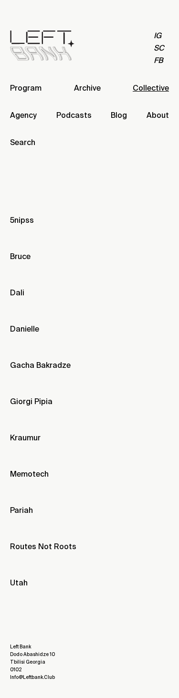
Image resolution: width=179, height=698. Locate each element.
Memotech (29, 474)
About (158, 115)
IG (157, 36)
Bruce (20, 256)
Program (26, 88)
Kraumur (25, 438)
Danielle (24, 329)
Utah (19, 583)
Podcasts (74, 115)
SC (159, 48)
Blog (119, 115)
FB (158, 60)
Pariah (21, 510)
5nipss (22, 220)
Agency (23, 115)
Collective (151, 88)
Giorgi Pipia (31, 401)
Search (22, 142)
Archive (87, 88)
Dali (17, 293)
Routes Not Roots (43, 547)
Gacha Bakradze (40, 365)
